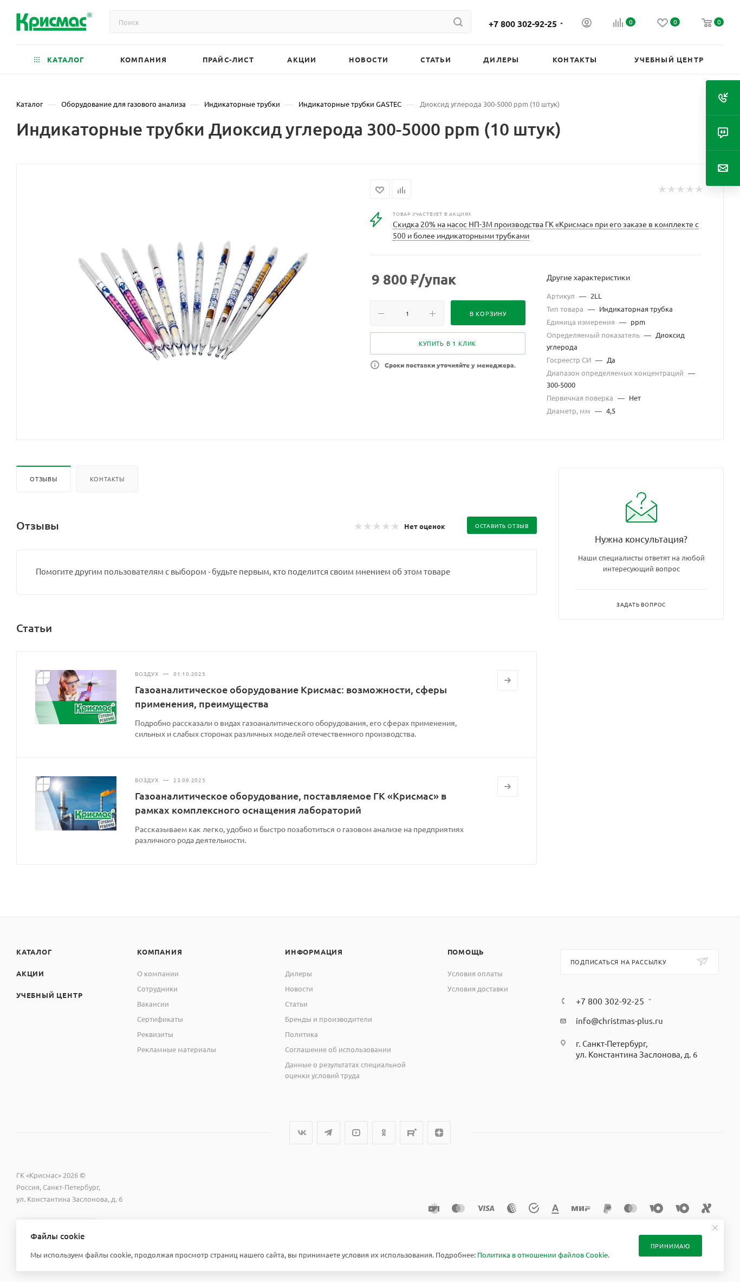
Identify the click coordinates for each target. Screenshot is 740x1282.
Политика (301, 1034)
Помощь (466, 951)
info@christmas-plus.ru (619, 1020)
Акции (30, 973)
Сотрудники (157, 988)
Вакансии (153, 1003)
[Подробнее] (507, 680)
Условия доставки (477, 988)
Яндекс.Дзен (439, 1132)
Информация (314, 951)
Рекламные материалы (176, 1049)
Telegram (328, 1132)
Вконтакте (301, 1132)
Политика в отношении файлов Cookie (542, 1254)
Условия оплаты (475, 973)
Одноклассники (383, 1132)
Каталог (34, 951)
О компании (158, 973)
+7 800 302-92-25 (523, 23)
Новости (299, 988)
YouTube (356, 1132)
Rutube (411, 1132)
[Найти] (458, 21)
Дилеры (298, 973)
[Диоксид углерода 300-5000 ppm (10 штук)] (193, 301)
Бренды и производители (328, 1018)
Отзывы (43, 478)
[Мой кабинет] (587, 23)
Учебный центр (49, 995)
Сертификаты (160, 1018)
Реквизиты (155, 1034)
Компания (159, 951)
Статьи (296, 1003)
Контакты (107, 478)
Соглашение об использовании (338, 1049)
